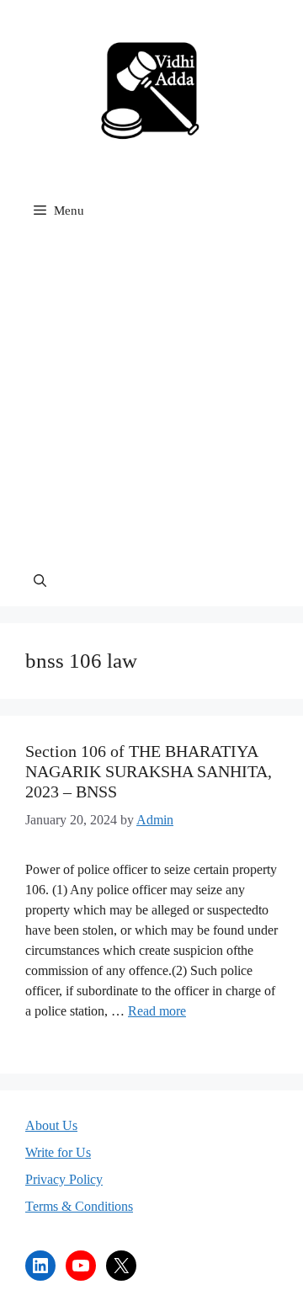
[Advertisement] (151, 395)
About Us (51, 1125)
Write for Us (58, 1152)
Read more (157, 1011)
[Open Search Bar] (40, 581)
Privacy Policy (64, 1179)
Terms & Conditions (79, 1206)
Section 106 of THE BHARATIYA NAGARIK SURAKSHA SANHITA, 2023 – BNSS (148, 771)
